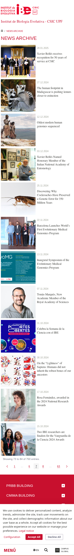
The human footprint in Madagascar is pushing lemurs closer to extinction (54, 91)
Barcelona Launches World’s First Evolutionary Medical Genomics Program (53, 229)
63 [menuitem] (59, 467)
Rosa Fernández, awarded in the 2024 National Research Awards (53, 401)
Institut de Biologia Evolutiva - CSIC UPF (32, 21)
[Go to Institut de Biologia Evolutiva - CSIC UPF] (20, 8)
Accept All (34, 537)
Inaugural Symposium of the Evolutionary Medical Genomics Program (53, 263)
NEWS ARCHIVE (14, 31)
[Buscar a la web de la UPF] (46, 550)
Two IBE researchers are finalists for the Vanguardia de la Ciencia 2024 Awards (54, 435)
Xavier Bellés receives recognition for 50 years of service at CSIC (52, 57)
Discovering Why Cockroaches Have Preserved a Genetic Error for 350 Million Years (53, 196)
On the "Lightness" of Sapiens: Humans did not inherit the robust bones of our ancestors (54, 368)
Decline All (54, 537)
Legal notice (26, 530)
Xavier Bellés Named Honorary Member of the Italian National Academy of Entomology (53, 162)
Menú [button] (10, 550)
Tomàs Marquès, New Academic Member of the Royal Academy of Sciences (53, 298)
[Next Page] (67, 466)
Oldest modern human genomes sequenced (49, 124)
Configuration (12, 537)
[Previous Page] (7, 466)
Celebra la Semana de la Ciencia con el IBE (50, 330)
